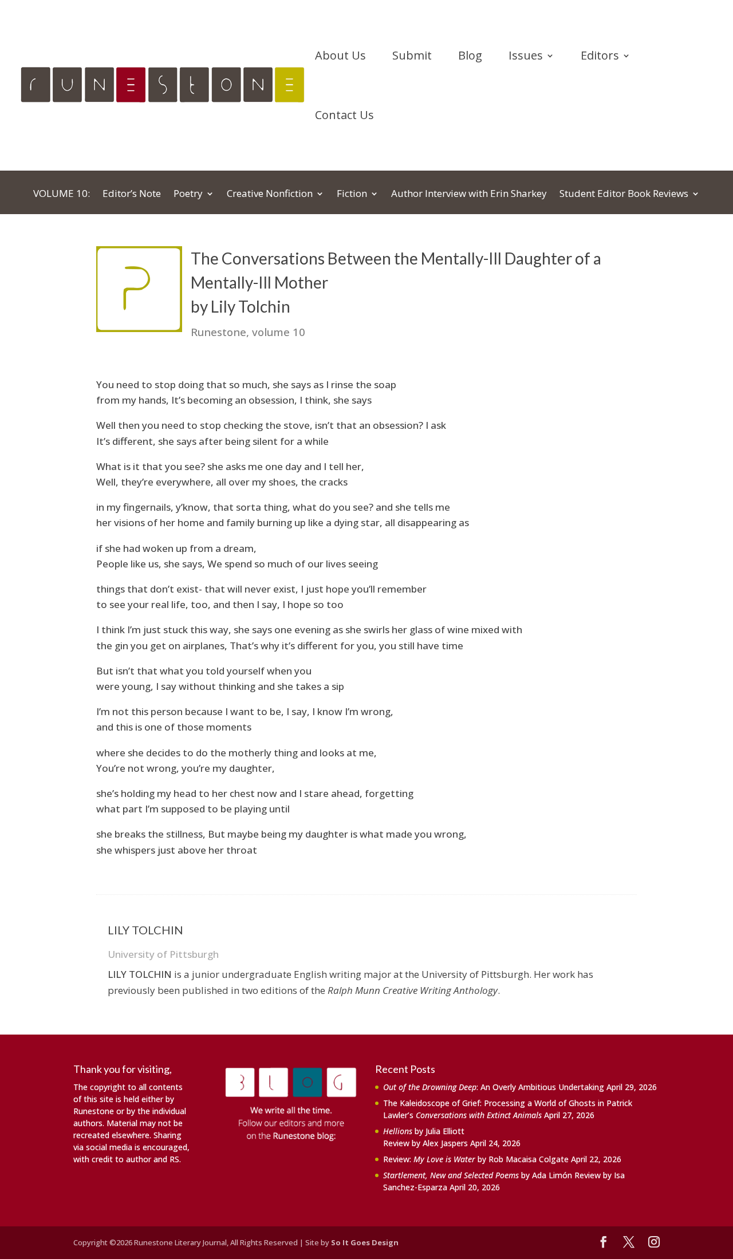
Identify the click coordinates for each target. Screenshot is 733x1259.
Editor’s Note (132, 195)
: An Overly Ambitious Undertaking (493, 1087)
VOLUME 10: (61, 195)
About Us (340, 57)
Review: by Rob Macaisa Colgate (476, 1159)
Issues (526, 57)
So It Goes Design (365, 1242)
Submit (412, 57)
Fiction (352, 195)
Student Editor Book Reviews (623, 195)
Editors (600, 57)
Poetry (188, 195)
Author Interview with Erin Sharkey (469, 195)
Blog (470, 57)
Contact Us (344, 117)
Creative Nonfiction (270, 195)
